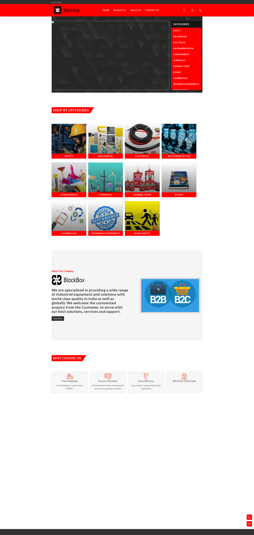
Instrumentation (183, 48)
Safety (177, 30)
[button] (63, 55)
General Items (181, 66)
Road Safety (180, 90)
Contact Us (152, 10)
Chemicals (179, 60)
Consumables (181, 54)
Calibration (180, 78)
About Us (135, 10)
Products (119, 10)
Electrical (179, 42)
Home (106, 10)
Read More (57, 318)
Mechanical (180, 36)
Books (177, 72)
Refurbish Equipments (186, 84)
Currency (57, 2)
